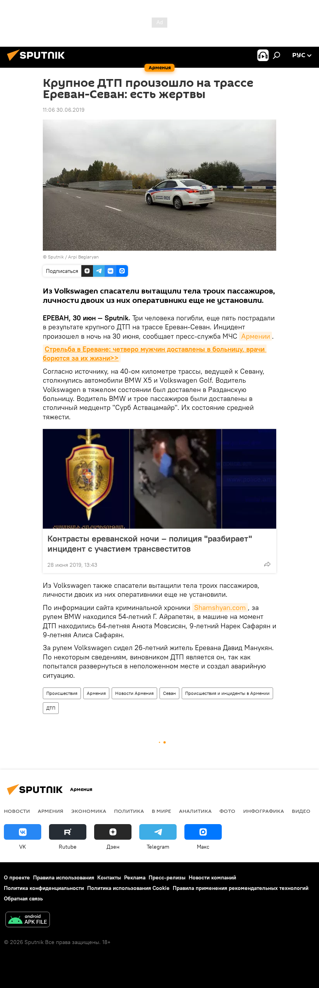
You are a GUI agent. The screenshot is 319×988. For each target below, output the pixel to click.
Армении (255, 336)
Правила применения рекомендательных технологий (240, 887)
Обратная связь (23, 898)
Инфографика (263, 810)
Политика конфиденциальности (44, 887)
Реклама (134, 877)
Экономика (88, 810)
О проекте (17, 877)
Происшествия (61, 693)
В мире (161, 810)
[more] (267, 564)
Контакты (109, 877)
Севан (169, 693)
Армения (96, 693)
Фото (227, 810)
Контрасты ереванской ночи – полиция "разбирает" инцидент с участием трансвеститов (149, 543)
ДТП (50, 708)
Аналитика (195, 810)
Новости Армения (134, 693)
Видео (301, 810)
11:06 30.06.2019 (63, 109)
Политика (129, 810)
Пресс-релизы (167, 877)
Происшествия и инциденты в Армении (227, 693)
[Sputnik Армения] (38, 61)
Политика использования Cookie (128, 887)
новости (17, 810)
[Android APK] (27, 920)
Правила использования (63, 877)
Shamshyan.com (220, 607)
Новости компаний (212, 877)
